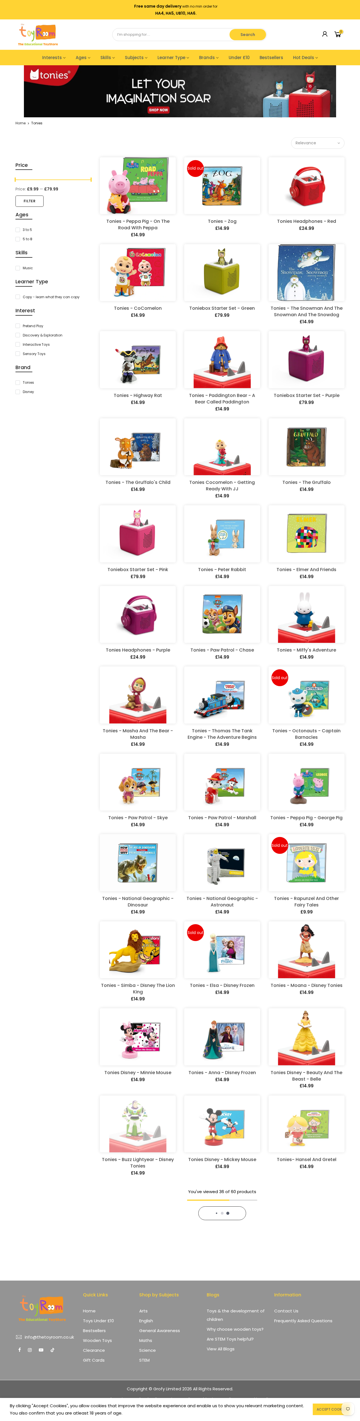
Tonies (28, 382)
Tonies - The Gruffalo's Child (137, 482)
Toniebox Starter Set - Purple (306, 395)
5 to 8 (27, 239)
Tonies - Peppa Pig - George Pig (306, 817)
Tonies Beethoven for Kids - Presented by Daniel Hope (138, 1249)
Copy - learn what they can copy (51, 297)
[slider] (15, 180)
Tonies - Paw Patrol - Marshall (222, 817)
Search (247, 34)
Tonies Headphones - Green (138, 1333)
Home (20, 123)
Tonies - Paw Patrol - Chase (222, 650)
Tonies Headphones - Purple (138, 650)
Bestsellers (271, 57)
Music (28, 268)
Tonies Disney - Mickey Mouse (222, 1159)
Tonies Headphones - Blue (222, 1246)
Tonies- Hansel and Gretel (306, 1159)
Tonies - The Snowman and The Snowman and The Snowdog (307, 311)
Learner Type (171, 57)
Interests (52, 57)
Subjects (134, 57)
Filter (29, 201)
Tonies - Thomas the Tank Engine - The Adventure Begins (222, 734)
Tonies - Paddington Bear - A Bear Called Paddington (222, 398)
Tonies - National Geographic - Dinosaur (138, 901)
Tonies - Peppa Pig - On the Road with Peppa (138, 224)
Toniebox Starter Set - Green (222, 308)
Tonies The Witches (222, 1333)
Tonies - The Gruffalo (306, 482)
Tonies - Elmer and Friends (306, 569)
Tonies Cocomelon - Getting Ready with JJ (222, 485)
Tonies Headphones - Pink (306, 1246)
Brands (207, 57)
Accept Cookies (331, 1409)
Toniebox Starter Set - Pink (137, 569)
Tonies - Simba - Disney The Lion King (138, 988)
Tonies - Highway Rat (138, 395)
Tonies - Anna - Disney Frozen (222, 1072)
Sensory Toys (34, 353)
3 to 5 (27, 229)
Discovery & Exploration (42, 335)
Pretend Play (33, 326)
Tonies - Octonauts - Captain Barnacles (306, 734)
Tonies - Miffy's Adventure (306, 650)
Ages (81, 57)
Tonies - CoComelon (138, 308)
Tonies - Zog (222, 221)
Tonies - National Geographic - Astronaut (222, 901)
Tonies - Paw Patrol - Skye (138, 817)
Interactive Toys (36, 344)
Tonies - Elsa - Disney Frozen (222, 985)
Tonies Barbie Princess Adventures (306, 1336)
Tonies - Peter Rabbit (222, 569)
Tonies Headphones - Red (306, 221)
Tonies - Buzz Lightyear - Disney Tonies (138, 1162)
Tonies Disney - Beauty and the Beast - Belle (306, 1075)
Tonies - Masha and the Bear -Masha (138, 734)
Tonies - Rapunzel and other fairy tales (306, 901)
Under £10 (239, 57)
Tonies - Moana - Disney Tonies (307, 985)
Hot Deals (303, 57)
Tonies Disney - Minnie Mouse (137, 1072)
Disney (28, 391)
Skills (105, 57)
